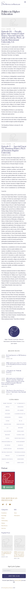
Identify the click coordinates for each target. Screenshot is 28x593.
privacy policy (18, 580)
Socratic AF (20, 445)
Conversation (7, 417)
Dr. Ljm (20, 420)
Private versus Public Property (21, 438)
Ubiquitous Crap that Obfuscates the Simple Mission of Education (8, 459)
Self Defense (7, 445)
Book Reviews (4, 525)
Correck (20, 417)
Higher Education (20, 424)
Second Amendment (20, 441)
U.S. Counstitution (20, 455)
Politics (7, 438)
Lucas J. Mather (6, 143)
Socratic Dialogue (7, 448)
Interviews (3, 528)
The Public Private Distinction (8, 452)
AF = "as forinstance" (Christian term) (21, 403)
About (15, 513)
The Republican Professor (20, 452)
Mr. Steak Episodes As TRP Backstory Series (16, 356)
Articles (7, 406)
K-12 (7, 427)
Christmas (7, 410)
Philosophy (7, 434)
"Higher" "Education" (7, 403)
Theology (7, 455)
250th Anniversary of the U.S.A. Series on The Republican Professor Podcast (16, 363)
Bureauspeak (20, 406)
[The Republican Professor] (10, 5)
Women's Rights (20, 462)
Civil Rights (7, 413)
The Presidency (20, 448)
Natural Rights (20, 431)
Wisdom (7, 462)
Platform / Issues (20, 434)
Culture (7, 420)
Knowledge (20, 427)
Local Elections (7, 431)
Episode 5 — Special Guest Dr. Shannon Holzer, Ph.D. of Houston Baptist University (13, 149)
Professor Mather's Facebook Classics (8, 441)
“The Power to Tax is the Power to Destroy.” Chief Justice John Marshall (16, 391)
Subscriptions (17, 515)
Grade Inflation (7, 424)
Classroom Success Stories (21, 413)
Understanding (20, 459)
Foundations (4, 513)
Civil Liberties (20, 410)
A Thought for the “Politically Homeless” (13, 371)
